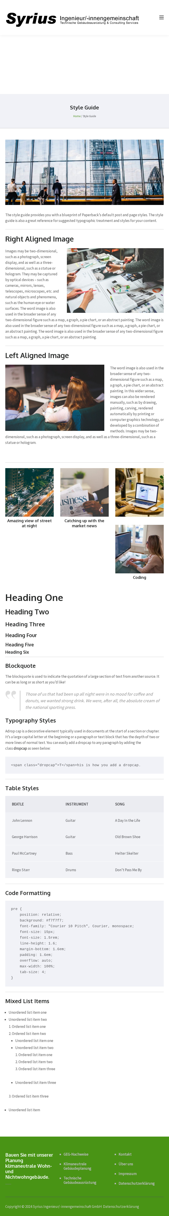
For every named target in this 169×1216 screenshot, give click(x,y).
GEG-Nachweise (76, 1154)
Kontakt (125, 1154)
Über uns (126, 1164)
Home (77, 116)
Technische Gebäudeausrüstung (80, 1180)
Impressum (128, 1173)
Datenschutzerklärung (137, 1183)
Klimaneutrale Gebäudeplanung (77, 1166)
